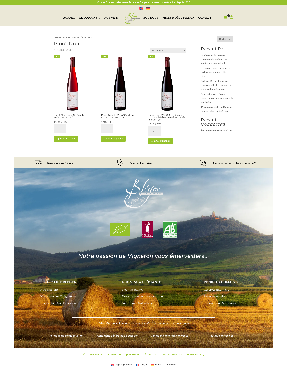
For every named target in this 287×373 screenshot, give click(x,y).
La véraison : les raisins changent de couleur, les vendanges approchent (214, 59)
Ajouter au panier (66, 138)
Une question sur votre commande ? (234, 163)
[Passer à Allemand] (148, 8)
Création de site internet (156, 354)
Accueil (69, 18)
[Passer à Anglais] (141, 8)
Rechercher (225, 39)
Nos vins (111, 18)
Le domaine (88, 18)
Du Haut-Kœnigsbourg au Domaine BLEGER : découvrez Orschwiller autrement (216, 85)
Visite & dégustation (178, 18)
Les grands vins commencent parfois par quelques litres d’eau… (216, 72)
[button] (225, 18)
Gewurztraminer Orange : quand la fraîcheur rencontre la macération (217, 98)
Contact (204, 18)
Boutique (151, 18)
